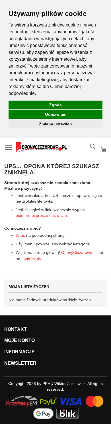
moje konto (31, 258)
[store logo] (41, 147)
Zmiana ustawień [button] (55, 124)
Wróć (20, 235)
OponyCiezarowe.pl (78, 252)
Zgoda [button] (55, 105)
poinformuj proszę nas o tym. (42, 215)
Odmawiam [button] (55, 114)
